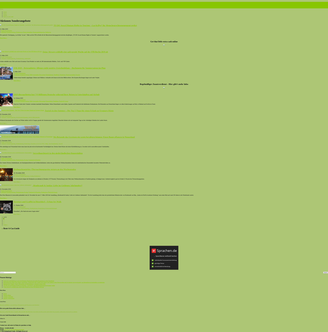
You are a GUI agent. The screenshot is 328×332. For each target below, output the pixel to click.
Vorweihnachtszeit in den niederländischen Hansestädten (58, 153)
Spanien (78, 74)
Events (26, 160)
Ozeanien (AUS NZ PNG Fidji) (39, 143)
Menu (1, 9)
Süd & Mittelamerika (34, 117)
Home (5, 12)
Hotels (5, 15)
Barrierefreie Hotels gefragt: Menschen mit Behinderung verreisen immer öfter (24, 284)
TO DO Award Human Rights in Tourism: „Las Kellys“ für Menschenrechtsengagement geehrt (95, 25)
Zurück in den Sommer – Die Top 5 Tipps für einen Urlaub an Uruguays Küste (79, 111)
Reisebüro (62, 74)
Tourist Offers (7, 295)
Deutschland (49, 101)
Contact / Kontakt (8, 296)
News (5, 13)
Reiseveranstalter (27, 32)
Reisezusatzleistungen (39, 32)
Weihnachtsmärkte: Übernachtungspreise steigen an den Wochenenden (45, 169)
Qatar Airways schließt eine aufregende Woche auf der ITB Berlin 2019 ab (75, 52)
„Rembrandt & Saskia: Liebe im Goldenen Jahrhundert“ (57, 185)
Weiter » (5, 225)
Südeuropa (48, 32)
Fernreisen (27, 143)
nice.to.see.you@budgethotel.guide (14, 329)
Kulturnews (19, 32)
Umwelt (60, 143)
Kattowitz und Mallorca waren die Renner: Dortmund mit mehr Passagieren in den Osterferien (28, 281)
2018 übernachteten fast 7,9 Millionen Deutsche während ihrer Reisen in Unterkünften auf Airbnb (56, 94)
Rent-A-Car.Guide (8, 16)
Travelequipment (52, 143)
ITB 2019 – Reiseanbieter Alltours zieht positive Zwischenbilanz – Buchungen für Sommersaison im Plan (59, 68)
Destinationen (19, 58)
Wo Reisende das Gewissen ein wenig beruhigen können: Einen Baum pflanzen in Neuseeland (94, 137)
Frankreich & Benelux (34, 160)
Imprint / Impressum (8, 298)
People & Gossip (63, 101)
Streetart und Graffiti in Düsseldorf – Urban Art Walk (37, 202)
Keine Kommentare (6, 30)
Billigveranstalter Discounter (37, 74)
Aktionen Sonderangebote (8, 32)
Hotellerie (56, 74)
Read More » (3, 38)
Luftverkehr (27, 58)
